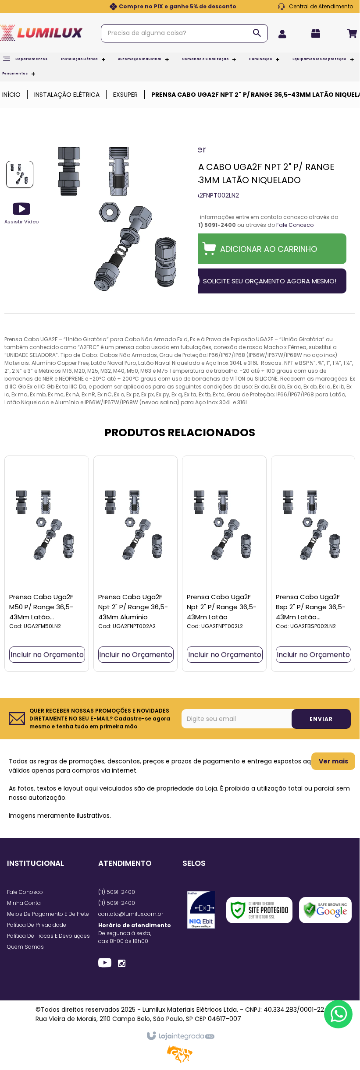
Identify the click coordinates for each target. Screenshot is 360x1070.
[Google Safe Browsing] (325, 910)
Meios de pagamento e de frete (48, 914)
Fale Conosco (315, 6)
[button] (21, 213)
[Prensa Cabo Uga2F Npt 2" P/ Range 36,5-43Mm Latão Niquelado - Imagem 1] (19, 174)
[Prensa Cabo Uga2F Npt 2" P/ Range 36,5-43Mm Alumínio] (136, 563)
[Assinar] (321, 719)
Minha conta (24, 903)
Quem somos (25, 946)
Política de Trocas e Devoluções (48, 935)
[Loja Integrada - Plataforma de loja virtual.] (180, 1036)
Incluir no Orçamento (47, 655)
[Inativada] (201, 910)
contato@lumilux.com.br (130, 914)
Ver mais (333, 761)
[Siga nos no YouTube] (104, 964)
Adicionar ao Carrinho (268, 249)
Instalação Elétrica (67, 94)
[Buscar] (257, 33)
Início (11, 94)
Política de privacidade (36, 925)
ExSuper (125, 94)
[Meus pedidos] (318, 33)
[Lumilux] (41, 33)
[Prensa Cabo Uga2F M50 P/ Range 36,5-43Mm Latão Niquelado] (47, 563)
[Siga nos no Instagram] (121, 962)
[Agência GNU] (179, 1061)
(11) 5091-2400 (116, 892)
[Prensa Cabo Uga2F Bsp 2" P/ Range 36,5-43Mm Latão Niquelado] (313, 563)
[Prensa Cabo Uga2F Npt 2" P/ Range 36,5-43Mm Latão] (224, 563)
